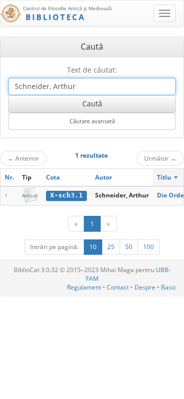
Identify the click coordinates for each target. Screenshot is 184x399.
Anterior (23, 158)
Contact (118, 287)
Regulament (84, 287)
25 (110, 246)
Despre (144, 287)
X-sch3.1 (66, 195)
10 (93, 246)
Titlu (165, 177)
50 (128, 246)
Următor (160, 158)
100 (148, 246)
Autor (103, 177)
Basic (168, 287)
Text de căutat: (92, 70)
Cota (53, 177)
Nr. (9, 177)
